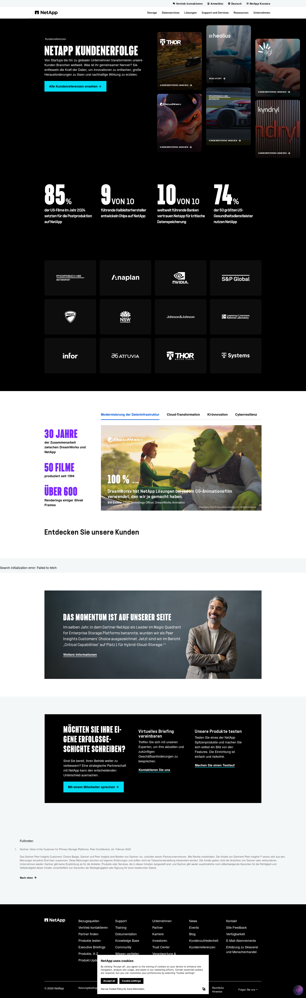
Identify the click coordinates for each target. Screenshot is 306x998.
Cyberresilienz (246, 414)
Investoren (159, 940)
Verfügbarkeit (235, 934)
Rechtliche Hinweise (218, 989)
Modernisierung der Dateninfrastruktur (130, 414)
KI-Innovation (217, 414)
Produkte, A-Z (88, 953)
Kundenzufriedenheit (203, 940)
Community (123, 947)
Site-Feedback (236, 927)
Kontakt (231, 920)
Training (120, 927)
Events (194, 927)
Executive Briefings (91, 947)
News (193, 920)
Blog (192, 934)
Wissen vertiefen (127, 953)
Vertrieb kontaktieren (93, 927)
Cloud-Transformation (183, 414)
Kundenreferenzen (55, 39)
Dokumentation (126, 934)
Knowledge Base (127, 940)
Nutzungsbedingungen (91, 988)
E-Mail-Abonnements (241, 940)
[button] (152, 12)
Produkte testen (89, 940)
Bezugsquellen (88, 920)
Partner (157, 927)
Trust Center (161, 947)
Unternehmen (162, 920)
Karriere (158, 934)
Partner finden (88, 934)
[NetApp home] (46, 12)
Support (121, 920)
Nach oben (26, 877)
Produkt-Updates (90, 960)
